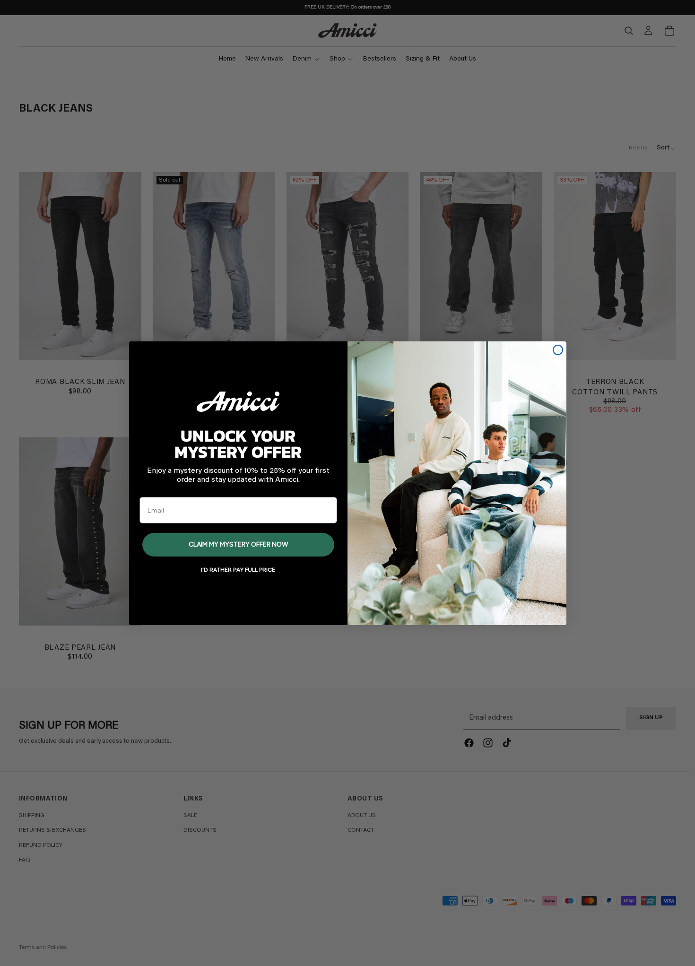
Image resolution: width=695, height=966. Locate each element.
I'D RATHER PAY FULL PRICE (238, 569)
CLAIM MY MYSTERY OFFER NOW (238, 544)
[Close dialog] (558, 350)
